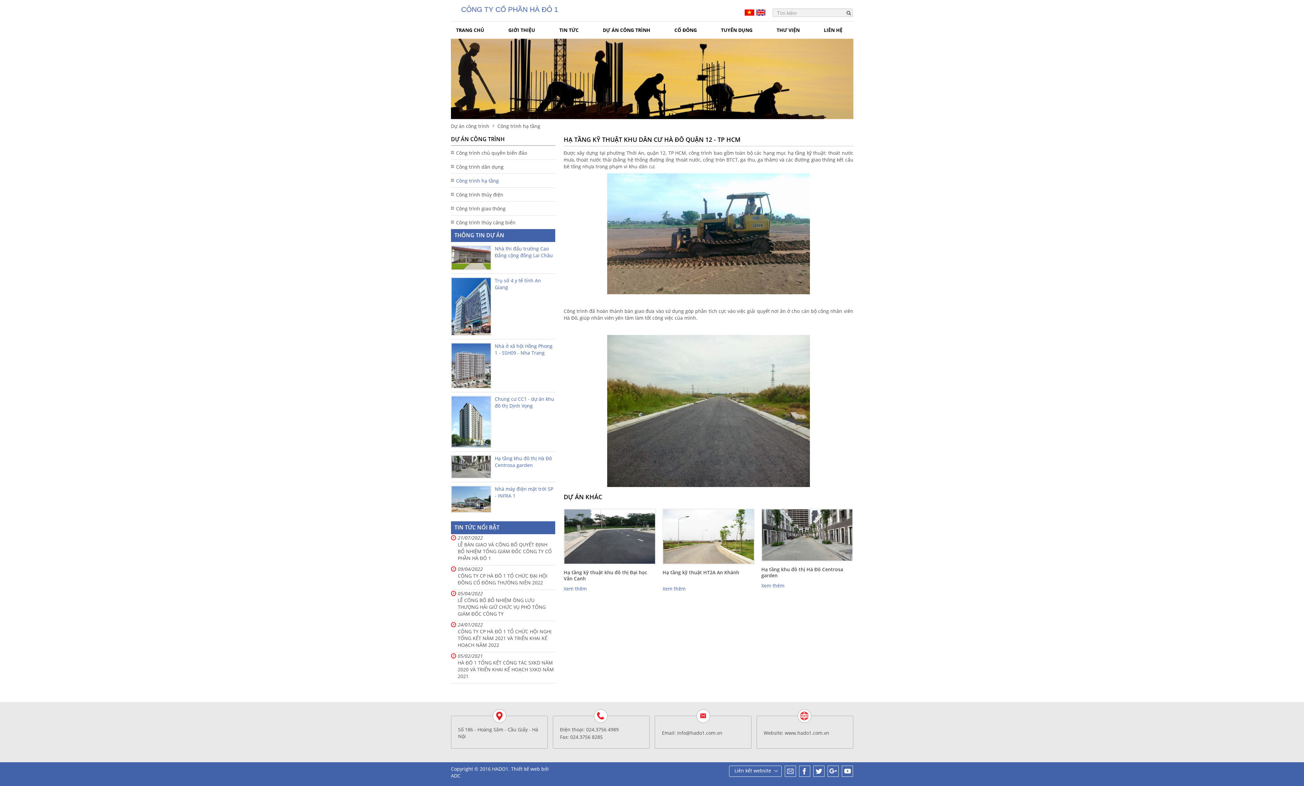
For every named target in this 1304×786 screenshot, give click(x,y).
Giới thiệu (521, 30)
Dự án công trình (626, 30)
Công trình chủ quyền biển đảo (491, 153)
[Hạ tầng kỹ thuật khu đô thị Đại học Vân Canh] (610, 536)
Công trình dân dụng (480, 167)
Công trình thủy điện (479, 194)
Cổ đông (685, 30)
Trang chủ (470, 30)
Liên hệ (833, 30)
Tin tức (569, 30)
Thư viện (788, 30)
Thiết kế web (525, 769)
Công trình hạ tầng (477, 180)
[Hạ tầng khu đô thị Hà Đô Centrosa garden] (807, 535)
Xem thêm (575, 588)
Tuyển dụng (737, 30)
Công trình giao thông (481, 208)
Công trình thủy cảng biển (485, 222)
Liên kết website (753, 770)
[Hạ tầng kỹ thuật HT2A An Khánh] (709, 536)
